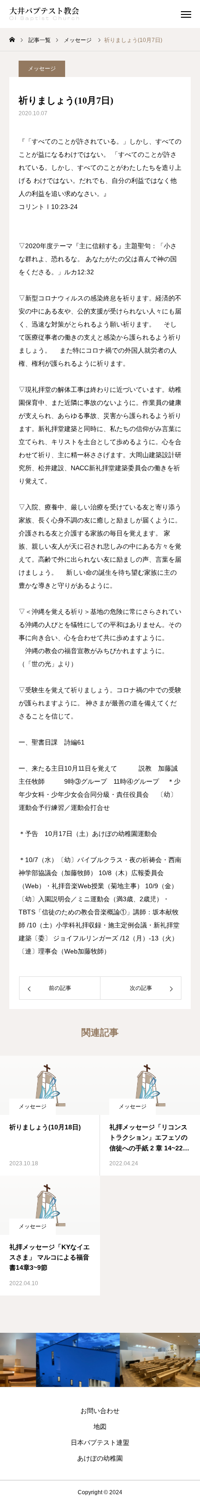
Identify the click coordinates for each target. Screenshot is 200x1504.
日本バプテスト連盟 (100, 1442)
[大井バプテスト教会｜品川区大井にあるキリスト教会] (44, 14)
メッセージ (42, 68)
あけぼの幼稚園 (100, 1458)
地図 (100, 1426)
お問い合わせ (100, 1410)
